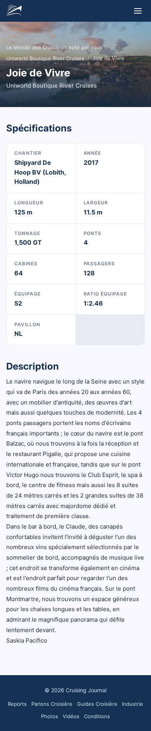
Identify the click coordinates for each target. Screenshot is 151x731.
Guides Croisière (97, 704)
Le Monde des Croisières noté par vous (54, 47)
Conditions (97, 716)
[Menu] (138, 11)
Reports (17, 704)
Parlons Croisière (51, 704)
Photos (49, 716)
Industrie (132, 704)
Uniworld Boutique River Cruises (45, 58)
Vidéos (71, 716)
